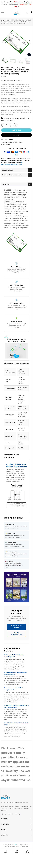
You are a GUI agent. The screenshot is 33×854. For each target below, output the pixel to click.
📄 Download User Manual (16, 626)
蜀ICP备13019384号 (22, 846)
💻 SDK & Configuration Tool (16, 633)
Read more (11, 95)
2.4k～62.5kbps (9, 142)
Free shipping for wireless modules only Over (17, 4)
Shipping (4, 80)
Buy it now (16, 135)
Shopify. (14, 846)
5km (20, 142)
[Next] (29, 42)
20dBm (17, 142)
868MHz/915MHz (6, 144)
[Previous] (4, 42)
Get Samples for (11, 2)
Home (3, 20)
